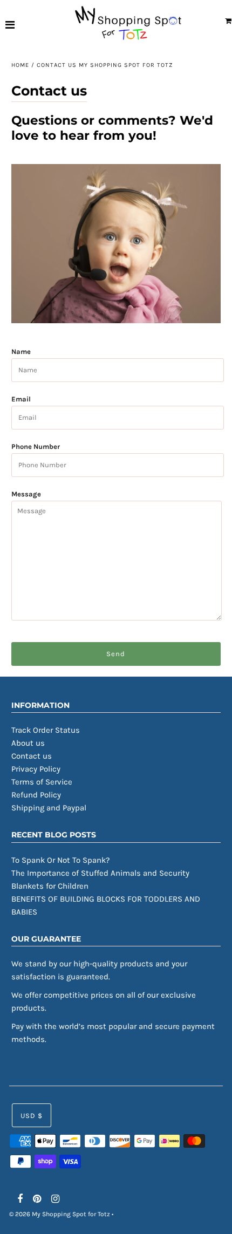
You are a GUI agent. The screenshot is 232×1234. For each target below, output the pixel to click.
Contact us (31, 756)
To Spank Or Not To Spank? (60, 860)
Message (26, 494)
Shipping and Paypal (48, 808)
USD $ (32, 1116)
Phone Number (35, 446)
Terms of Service (41, 782)
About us (28, 743)
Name (21, 351)
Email (21, 399)
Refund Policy (36, 795)
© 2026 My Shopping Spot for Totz (59, 1214)
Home (20, 65)
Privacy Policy (35, 769)
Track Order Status (45, 730)
